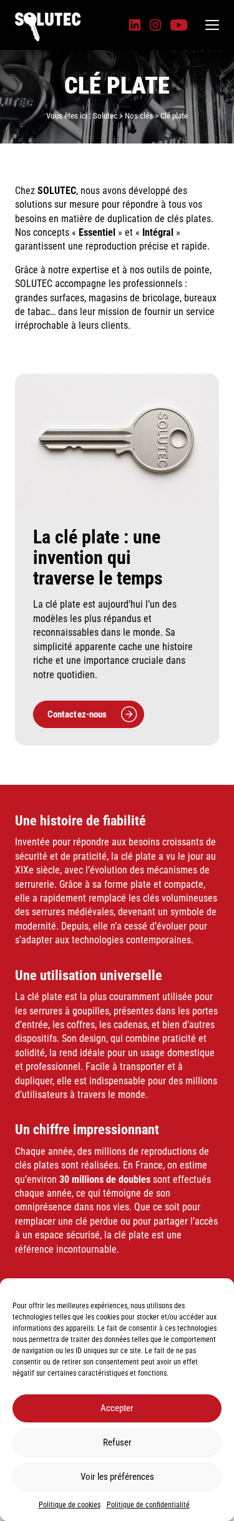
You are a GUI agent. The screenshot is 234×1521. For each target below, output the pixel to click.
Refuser (117, 1442)
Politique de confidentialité (148, 1504)
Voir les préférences (117, 1476)
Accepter (117, 1408)
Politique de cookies (69, 1504)
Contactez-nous (77, 714)
